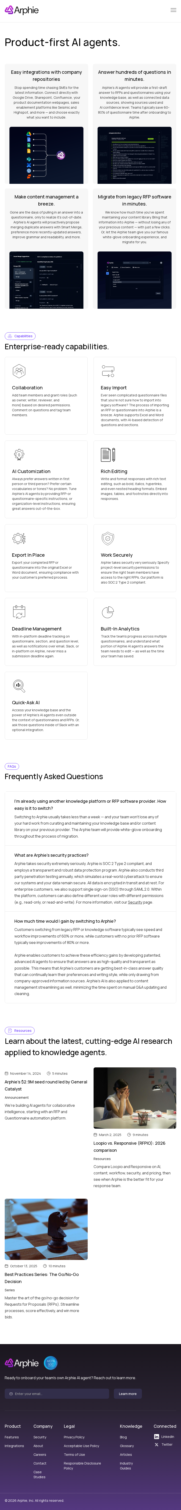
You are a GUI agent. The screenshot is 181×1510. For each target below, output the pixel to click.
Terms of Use (74, 1454)
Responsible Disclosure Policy (82, 1465)
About (38, 1446)
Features (12, 1437)
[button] (173, 10)
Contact (39, 1463)
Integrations (14, 1446)
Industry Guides (126, 1465)
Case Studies (39, 1474)
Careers (39, 1454)
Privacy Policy (74, 1437)
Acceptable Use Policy (81, 1446)
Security (135, 902)
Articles (126, 1454)
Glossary (127, 1446)
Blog (123, 1437)
